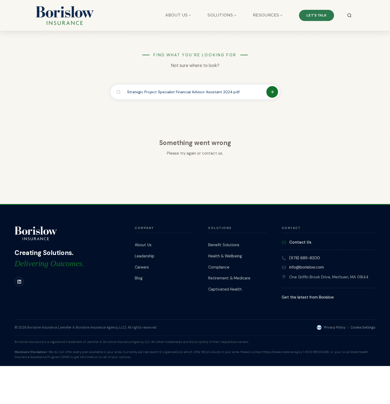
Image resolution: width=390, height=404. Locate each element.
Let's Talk (316, 15)
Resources (266, 15)
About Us (176, 15)
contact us (212, 153)
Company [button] (144, 227)
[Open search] (349, 15)
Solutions (220, 15)
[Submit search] (272, 92)
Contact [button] (291, 227)
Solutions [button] (220, 227)
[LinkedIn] (19, 281)
